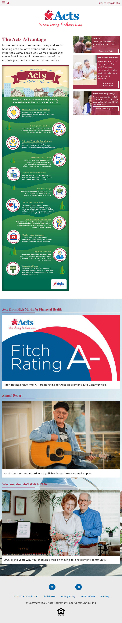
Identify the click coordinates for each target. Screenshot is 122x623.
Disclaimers (49, 596)
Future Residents (109, 2)
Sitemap (105, 596)
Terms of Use (88, 596)
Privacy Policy (68, 596)
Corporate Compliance (25, 596)
